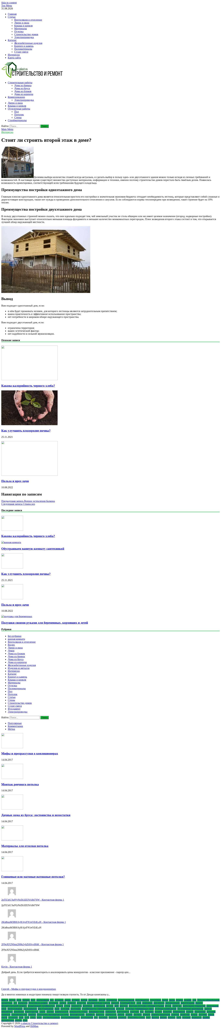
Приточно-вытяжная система (53, 1014)
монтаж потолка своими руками (146, 1005)
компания (147, 1003)
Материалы (20, 28)
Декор (11, 650)
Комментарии (15, 726)
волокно (59, 1000)
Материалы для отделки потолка (24, 846)
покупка (134, 1011)
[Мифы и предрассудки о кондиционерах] (12, 747)
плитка (50, 1011)
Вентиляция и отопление (28, 19)
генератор (111, 1000)
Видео (11, 644)
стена (33, 1017)
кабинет (71, 1003)
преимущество (19, 1014)
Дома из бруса (22, 88)
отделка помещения (166, 1008)
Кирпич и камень (23, 46)
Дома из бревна (22, 85)
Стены (18, 117)
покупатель (123, 1011)
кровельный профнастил (41, 1005)
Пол (16, 111)
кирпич (115, 1003)
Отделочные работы (19, 108)
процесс (100, 1014)
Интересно (14, 54)
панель (208, 1008)
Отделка (18, 31)
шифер (206, 1017)
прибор (32, 1014)
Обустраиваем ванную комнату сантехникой (32, 548)
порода (190, 1011)
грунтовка (155, 1000)
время (67, 1000)
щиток (18, 1020)
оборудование (15, 1008)
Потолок (19, 114)
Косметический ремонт (14, 1005)
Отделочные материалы (190, 1008)
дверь (172, 1000)
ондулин (65, 1008)
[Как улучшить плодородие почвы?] (29, 424)
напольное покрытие (194, 1005)
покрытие (110, 1011)
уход (148, 1017)
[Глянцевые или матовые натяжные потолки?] (12, 870)
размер (129, 1014)
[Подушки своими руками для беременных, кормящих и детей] (16, 616)
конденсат (159, 1003)
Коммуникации (16, 97)
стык (39, 1017)
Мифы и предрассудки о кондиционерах (29, 753)
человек (186, 1017)
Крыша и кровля (23, 25)
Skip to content (9, 2)
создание (13, 1017)
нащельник (212, 1005)
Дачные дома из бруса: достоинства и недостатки (35, 815)
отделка (120, 1008)
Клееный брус (128, 1003)
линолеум (76, 1005)
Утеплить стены (136, 1017)
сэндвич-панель (51, 1017)
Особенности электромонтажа (98, 1008)
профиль (90, 1014)
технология (87, 1017)
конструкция (188, 1003)
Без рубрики (14, 636)
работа (121, 1014)
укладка (112, 1017)
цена (178, 1017)
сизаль (194, 1014)
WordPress (19, 1026)
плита (42, 1011)
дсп (15, 1003)
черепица (196, 1017)
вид (52, 1000)
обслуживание (46, 1008)
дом (194, 1000)
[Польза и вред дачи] (29, 475)
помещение (179, 1011)
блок (19, 1000)
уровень (122, 1017)
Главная (12, 14)
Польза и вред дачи (15, 481)
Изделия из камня (38, 1003)
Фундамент (14, 708)
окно (57, 1008)
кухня (67, 1005)
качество (81, 1003)
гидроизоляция (126, 1000)
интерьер (54, 1003)
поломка (149, 1011)
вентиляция (42, 1000)
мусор (168, 1005)
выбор (84, 1000)
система (202, 1014)
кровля (59, 1005)
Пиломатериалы (23, 49)
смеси (211, 1014)
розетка (175, 1014)
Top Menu (6, 5)
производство (77, 1014)
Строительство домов (26, 34)
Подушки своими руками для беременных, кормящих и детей (44, 622)
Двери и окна (21, 22)
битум (12, 1000)
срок (21, 1017)
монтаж (124, 1005)
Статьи (12, 17)
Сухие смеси (21, 51)
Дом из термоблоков (208, 1000)
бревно (26, 1000)
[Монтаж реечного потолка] (12, 778)
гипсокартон (142, 1000)
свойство (185, 1014)
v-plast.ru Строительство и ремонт (39, 1023)
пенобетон (7, 1011)
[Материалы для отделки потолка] (12, 839)
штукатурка (7, 1020)
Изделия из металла (18, 668)
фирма (163, 1017)
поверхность (62, 1011)
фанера (155, 1017)
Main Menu (7, 129)
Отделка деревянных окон (139, 1008)
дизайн (188, 1000)
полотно (167, 1011)
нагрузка (177, 1005)
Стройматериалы (17, 120)
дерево (179, 1000)
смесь (4, 1017)
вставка (76, 1000)
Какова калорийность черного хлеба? (28, 385)
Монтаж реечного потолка (20, 784)
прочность (111, 1014)
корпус (199, 1003)
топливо (103, 1017)
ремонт (146, 1014)
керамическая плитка (98, 1003)
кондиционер (172, 1003)
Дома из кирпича (23, 94)
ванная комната (16, 639)
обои (4, 1008)
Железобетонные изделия (28, 43)
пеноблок (19, 1011)
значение (23, 1003)
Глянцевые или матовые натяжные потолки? (33, 876)
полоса (158, 1011)
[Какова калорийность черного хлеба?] (29, 379)
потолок (210, 1011)
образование (30, 1008)
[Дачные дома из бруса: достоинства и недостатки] (12, 808)
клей (138, 1003)
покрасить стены (78, 1011)
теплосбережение (70, 1017)
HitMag (34, 1026)
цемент (172, 1017)
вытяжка (93, 1000)
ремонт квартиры (160, 1014)
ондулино (75, 1008)
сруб (26, 1017)
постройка (200, 1011)
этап (25, 1020)
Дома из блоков (22, 91)
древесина (7, 1003)
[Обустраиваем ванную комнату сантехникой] (11, 542)
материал (88, 1005)
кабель (62, 1003)
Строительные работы (20, 82)
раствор (137, 1014)
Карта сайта (14, 57)
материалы (99, 1005)
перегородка (32, 1011)
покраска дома (96, 1011)
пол (142, 1011)
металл (110, 1005)
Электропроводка (24, 37)
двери (165, 1000)
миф (116, 1005)
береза (4, 1000)
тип (96, 1017)
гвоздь (101, 1000)
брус (33, 1000)
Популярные (15, 723)
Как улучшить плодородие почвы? (26, 430)
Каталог (12, 40)
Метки (11, 729)
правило (6, 1014)
